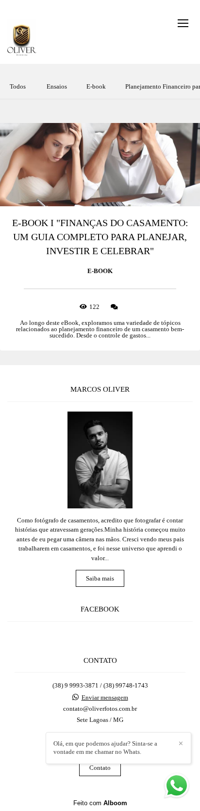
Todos (18, 86)
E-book (96, 86)
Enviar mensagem (105, 697)
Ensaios (57, 86)
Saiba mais (100, 578)
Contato (100, 767)
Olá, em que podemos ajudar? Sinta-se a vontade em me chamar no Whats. (105, 747)
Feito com (100, 803)
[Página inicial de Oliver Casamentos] (21, 38)
